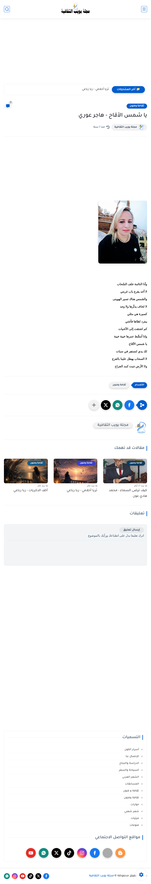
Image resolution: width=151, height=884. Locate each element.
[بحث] (7, 9)
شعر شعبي (132, 811)
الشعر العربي (131, 777)
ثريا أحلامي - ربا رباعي (95, 89)
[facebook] (95, 853)
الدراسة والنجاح (129, 763)
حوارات (135, 804)
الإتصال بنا (133, 756)
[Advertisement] (75, 53)
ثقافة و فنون (131, 790)
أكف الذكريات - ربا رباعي (30, 490)
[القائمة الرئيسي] (144, 9)
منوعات (135, 825)
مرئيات (135, 818)
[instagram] (82, 853)
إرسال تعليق (131, 530)
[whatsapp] (44, 853)
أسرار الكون (132, 749)
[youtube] (31, 853)
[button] (129, 405)
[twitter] (56, 853)
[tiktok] (69, 853)
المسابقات (132, 784)
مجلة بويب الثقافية (125, 127)
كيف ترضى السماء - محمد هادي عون (128, 493)
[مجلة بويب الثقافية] (75, 9)
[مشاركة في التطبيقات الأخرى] (94, 405)
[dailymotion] (107, 853)
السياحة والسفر (129, 770)
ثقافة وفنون (137, 106)
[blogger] (120, 853)
